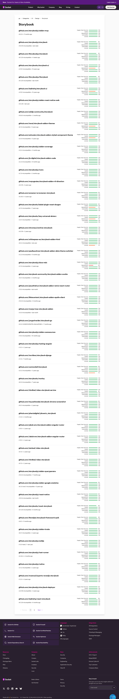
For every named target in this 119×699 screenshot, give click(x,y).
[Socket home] (7, 7)
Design (37, 18)
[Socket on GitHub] (8, 689)
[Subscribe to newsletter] (114, 687)
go (19, 18)
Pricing (68, 7)
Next (39, 610)
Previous (24, 610)
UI (32, 18)
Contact (77, 7)
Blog (60, 7)
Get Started (110, 7)
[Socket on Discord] (17, 689)
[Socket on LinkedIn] (12, 689)
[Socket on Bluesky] (21, 689)
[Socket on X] (4, 689)
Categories (26, 18)
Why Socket (40, 7)
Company (52, 7)
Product (30, 7)
